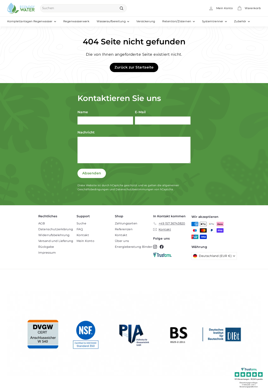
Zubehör (240, 21)
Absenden (91, 173)
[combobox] (83, 8)
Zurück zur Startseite (134, 67)
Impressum (47, 252)
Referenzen (124, 229)
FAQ (80, 229)
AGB (41, 223)
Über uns (122, 241)
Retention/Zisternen (177, 21)
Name (82, 112)
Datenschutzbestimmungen (135, 189)
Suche (81, 223)
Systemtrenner (213, 21)
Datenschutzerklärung (55, 229)
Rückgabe (46, 247)
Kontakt (83, 235)
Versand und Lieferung (55, 241)
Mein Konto (85, 241)
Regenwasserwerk (76, 21)
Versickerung (145, 21)
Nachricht (86, 132)
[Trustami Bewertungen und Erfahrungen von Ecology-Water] (172, 254)
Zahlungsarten (126, 223)
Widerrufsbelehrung (54, 235)
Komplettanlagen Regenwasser (30, 21)
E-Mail (140, 112)
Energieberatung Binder (133, 247)
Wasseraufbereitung (111, 21)
